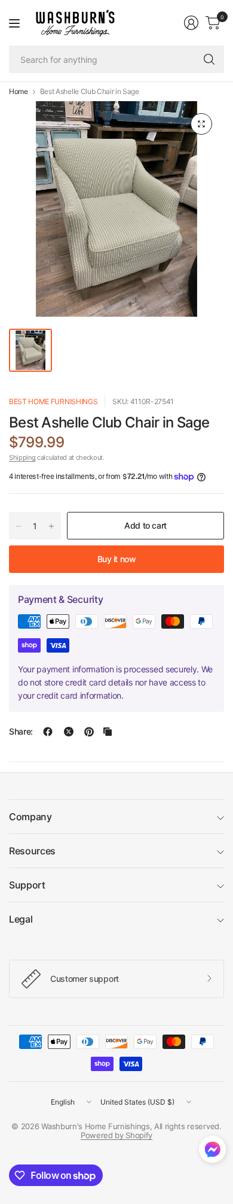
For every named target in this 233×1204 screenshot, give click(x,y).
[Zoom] (201, 124)
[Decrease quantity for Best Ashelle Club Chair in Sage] (18, 526)
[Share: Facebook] (48, 731)
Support (27, 885)
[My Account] (191, 23)
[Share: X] (68, 731)
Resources (32, 851)
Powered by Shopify (116, 1135)
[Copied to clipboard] (107, 731)
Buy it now (116, 559)
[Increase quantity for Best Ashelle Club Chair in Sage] (51, 526)
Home (18, 91)
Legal (20, 919)
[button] (212, 1152)
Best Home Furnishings (53, 401)
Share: (21, 731)
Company (30, 817)
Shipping (22, 457)
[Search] (209, 59)
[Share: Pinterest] (89, 731)
